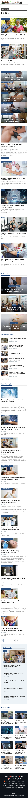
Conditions (7, 783)
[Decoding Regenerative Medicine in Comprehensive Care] (9, 392)
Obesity (3, 217)
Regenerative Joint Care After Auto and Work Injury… (14, 327)
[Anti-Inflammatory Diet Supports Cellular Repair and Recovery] (14, 250)
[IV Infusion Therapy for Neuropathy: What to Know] (14, 107)
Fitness (4, 651)
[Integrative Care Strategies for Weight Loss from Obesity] (9, 570)
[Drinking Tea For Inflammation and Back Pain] (14, 25)
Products (10, 785)
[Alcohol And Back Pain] (14, 51)
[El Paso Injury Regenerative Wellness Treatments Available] (4, 367)
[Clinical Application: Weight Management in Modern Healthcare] (9, 621)
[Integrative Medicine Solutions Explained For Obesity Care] (14, 224)
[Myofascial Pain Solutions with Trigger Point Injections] (4, 360)
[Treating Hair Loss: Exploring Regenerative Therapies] (9, 543)
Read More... (5, 158)
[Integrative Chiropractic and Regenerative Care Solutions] (4, 353)
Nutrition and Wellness (6, 243)
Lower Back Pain (5, 45)
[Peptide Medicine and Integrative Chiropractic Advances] (9, 443)
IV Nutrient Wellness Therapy (7, 103)
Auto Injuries (10, 82)
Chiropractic (16, 71)
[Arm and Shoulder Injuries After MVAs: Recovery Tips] (21, 745)
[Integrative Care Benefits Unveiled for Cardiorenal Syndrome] (7, 745)
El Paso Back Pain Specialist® (17, 795)
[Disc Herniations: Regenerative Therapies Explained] (14, 86)
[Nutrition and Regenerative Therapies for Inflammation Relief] (9, 593)
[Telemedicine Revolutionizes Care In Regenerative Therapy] (4, 340)
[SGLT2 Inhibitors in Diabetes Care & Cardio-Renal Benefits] (21, 715)
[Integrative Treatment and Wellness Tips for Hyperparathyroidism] (14, 118)
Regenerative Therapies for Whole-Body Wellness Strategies (13, 665)
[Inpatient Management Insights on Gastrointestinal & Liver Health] (21, 760)
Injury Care (14, 783)
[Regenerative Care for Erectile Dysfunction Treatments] (9, 493)
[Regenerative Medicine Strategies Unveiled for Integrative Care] (9, 520)
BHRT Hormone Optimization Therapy (7, 71)
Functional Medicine (6, 741)
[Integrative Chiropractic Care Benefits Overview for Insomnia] (14, 97)
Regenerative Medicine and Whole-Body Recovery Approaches (12, 206)
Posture (3, 756)
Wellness (21, 783)
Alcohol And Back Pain (7, 61)
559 (14, 640)
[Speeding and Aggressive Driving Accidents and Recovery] (7, 715)
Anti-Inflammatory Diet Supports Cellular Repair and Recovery (12, 260)
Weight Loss (4, 616)
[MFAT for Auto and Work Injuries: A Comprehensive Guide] (14, 134)
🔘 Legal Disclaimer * (18, 787)
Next (18, 640)
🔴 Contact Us (13, 776)
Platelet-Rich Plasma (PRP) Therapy (7, 388)
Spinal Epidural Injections (7, 162)
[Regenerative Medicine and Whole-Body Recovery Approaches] (14, 196)
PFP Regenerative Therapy (14, 286)
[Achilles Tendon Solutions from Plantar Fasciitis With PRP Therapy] (9, 420)
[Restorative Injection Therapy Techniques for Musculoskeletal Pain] (4, 373)
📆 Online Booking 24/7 (14, 779)
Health (3, 189)
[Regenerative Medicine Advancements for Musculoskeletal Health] (9, 470)
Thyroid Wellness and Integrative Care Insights (7, 113)
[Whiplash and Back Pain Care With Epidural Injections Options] (14, 168)
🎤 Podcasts (7, 787)
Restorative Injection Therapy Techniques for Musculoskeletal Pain (17, 374)
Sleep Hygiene (4, 92)
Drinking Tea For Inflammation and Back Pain (14, 35)
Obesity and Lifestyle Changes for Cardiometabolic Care (14, 309)
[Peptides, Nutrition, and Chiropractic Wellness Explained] (21, 730)
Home (6, 776)
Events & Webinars (20, 785)
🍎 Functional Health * (10, 781)
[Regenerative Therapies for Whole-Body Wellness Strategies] (14, 656)
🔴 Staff (21, 776)
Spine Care (4, 82)
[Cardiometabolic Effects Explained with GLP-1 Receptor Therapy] (7, 730)
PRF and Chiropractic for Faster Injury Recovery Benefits (14, 290)
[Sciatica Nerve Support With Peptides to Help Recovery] (4, 347)
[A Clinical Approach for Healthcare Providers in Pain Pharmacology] (14, 76)
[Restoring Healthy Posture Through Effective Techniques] (7, 760)
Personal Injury (5, 711)
